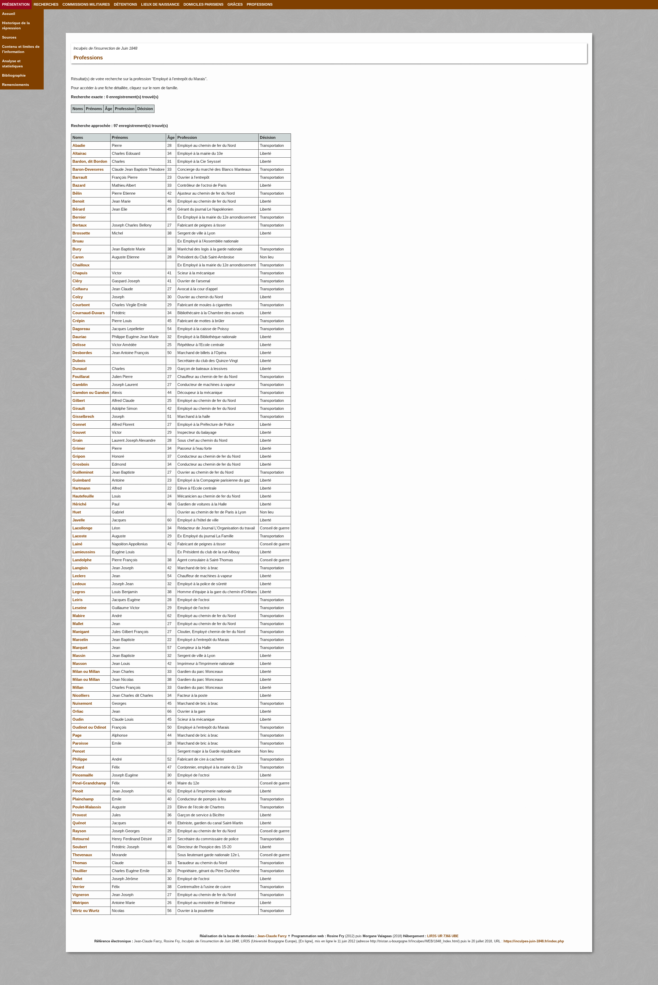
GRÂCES (235, 4)
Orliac (77, 711)
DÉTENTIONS (125, 4)
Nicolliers (80, 695)
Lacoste (79, 536)
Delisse (79, 344)
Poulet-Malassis (86, 807)
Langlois (80, 568)
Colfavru (80, 289)
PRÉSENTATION (16, 4)
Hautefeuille (83, 496)
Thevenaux (82, 855)
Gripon (78, 456)
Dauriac (79, 337)
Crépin (78, 321)
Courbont (81, 305)
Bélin (77, 193)
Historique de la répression (16, 25)
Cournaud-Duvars (88, 313)
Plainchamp (83, 799)
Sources (9, 37)
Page (76, 735)
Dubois (78, 360)
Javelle (78, 520)
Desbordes (82, 352)
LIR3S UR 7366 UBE (443, 936)
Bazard (78, 185)
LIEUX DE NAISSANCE (160, 4)
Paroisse (80, 743)
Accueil (8, 14)
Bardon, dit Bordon (89, 161)
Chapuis (79, 273)
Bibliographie (14, 75)
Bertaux (79, 225)
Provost (79, 815)
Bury (76, 249)
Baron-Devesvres (88, 169)
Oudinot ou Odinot (89, 727)
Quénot (79, 823)
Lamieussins (83, 552)
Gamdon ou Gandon (90, 392)
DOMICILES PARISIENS (203, 4)
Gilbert (78, 400)
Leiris (77, 600)
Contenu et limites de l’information (21, 49)
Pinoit (77, 791)
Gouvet (79, 432)
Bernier (79, 217)
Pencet (78, 751)
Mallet (77, 623)
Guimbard (81, 480)
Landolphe (82, 560)
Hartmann (81, 488)
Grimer (78, 448)
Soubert (79, 847)
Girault (78, 408)
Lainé (77, 544)
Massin (78, 655)
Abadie (78, 145)
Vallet (77, 878)
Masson (79, 663)
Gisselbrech (83, 416)
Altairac (79, 153)
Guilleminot (82, 472)
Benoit (78, 201)
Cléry (77, 281)
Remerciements (15, 85)
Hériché (79, 504)
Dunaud (79, 368)
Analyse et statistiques (12, 63)
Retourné (80, 839)
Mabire (78, 615)
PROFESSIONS (259, 4)
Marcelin (80, 639)
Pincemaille (82, 775)
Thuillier (79, 871)
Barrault (79, 177)
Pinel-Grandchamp (89, 783)
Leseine (79, 608)
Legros (78, 592)
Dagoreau (81, 329)
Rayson (79, 831)
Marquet (79, 647)
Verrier (78, 886)
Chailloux (80, 265)
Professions (88, 57)
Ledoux (79, 584)
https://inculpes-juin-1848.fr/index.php (534, 941)
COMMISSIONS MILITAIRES (86, 4)
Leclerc (79, 576)
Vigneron (80, 894)
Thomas (79, 863)
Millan (77, 687)
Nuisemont (82, 703)
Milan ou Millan (86, 671)
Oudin (78, 719)
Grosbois (80, 464)
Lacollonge (82, 528)
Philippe (79, 759)
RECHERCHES (46, 4)
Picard (78, 767)
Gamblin (80, 384)
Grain (77, 440)
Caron (78, 257)
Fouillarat (80, 376)
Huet (76, 512)
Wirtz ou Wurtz (85, 910)
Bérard (78, 209)
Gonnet (79, 424)
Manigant (80, 631)
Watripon (80, 902)
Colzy (77, 297)
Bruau (78, 241)
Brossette (81, 233)
